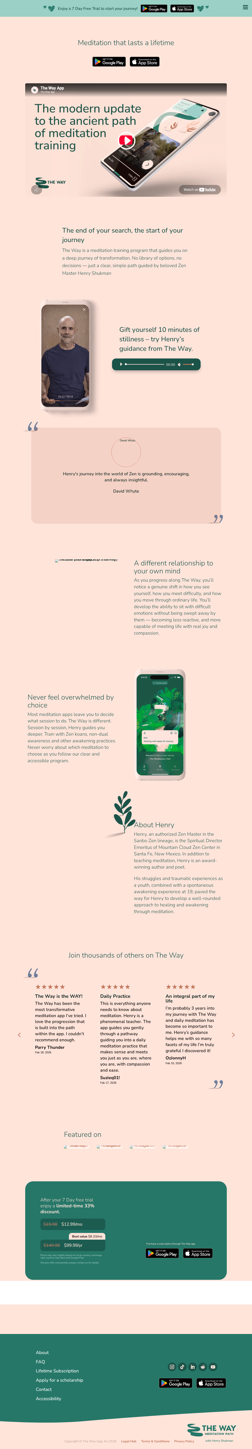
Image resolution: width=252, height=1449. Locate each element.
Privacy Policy (184, 1441)
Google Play (109, 62)
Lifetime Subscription (57, 1371)
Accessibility (48, 1399)
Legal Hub (128, 1441)
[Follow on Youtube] (213, 1367)
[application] (155, 364)
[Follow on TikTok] (182, 1367)
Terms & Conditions (155, 1441)
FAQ (40, 1362)
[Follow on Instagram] (172, 1367)
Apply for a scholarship (59, 1380)
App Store (144, 62)
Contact (44, 1389)
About (42, 1353)
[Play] (121, 364)
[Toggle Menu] (245, 7)
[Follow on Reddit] (202, 1367)
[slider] (187, 364)
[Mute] (179, 364)
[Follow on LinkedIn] (192, 1367)
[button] (219, 478)
